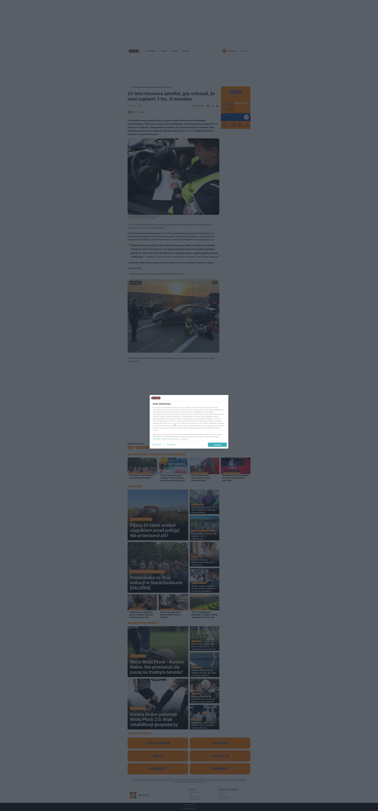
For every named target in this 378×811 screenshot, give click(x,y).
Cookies (164, 439)
